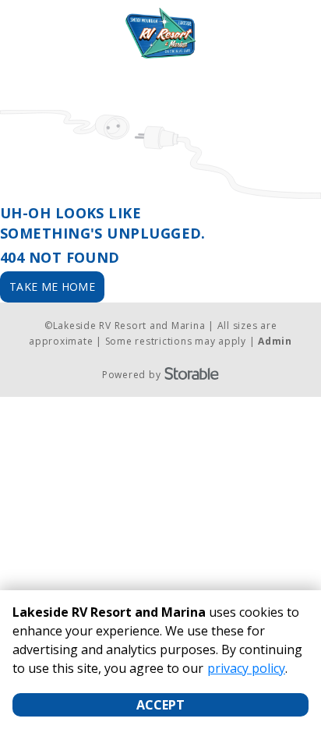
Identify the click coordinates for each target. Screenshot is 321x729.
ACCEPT (160, 704)
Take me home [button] (52, 286)
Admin (275, 341)
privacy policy (246, 668)
